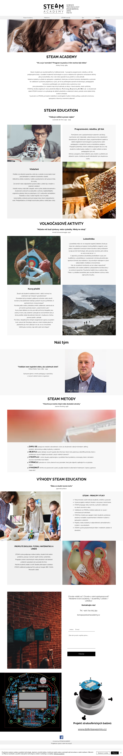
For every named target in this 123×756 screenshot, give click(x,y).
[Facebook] (61, 737)
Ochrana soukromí (59, 754)
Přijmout (114, 753)
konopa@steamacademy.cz (88, 615)
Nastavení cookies (103, 753)
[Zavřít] (121, 753)
